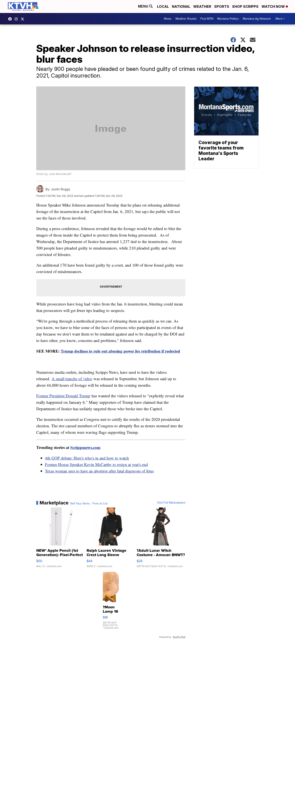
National (181, 6)
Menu (143, 6)
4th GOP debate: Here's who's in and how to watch (87, 458)
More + (280, 18)
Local (163, 6)
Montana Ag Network (257, 18)
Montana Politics (228, 18)
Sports (221, 6)
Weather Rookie (186, 18)
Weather (202, 6)
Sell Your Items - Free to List (89, 503)
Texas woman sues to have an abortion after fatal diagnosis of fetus (99, 471)
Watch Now (274, 6)
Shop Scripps (245, 6)
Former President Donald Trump (63, 395)
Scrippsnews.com (85, 447)
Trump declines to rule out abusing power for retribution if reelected (120, 351)
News (167, 18)
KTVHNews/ (11, 19)
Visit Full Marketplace (171, 502)
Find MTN (206, 18)
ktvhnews (17, 19)
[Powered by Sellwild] (179, 637)
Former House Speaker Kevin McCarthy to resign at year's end (96, 464)
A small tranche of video (72, 378)
